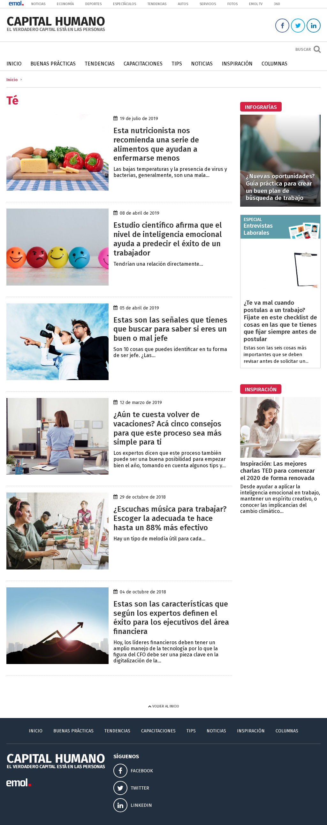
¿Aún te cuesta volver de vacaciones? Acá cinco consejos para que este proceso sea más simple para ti (167, 428)
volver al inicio (165, 706)
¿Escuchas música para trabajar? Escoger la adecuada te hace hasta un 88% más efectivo (170, 518)
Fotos (232, 4)
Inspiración (237, 64)
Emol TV (255, 4)
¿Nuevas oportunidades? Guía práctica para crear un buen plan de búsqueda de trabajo (280, 187)
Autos (183, 4)
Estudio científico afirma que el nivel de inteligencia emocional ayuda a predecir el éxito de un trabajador (167, 239)
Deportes (93, 4)
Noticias (38, 4)
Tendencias (157, 4)
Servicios (208, 4)
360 (277, 4)
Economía (65, 4)
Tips (176, 64)
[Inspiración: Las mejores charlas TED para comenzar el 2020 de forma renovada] (280, 456)
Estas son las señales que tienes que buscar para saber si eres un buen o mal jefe (170, 329)
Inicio (13, 64)
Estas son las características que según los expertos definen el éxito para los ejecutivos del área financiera (171, 618)
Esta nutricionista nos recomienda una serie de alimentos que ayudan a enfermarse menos (156, 144)
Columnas (274, 64)
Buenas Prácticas (53, 64)
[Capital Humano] (55, 30)
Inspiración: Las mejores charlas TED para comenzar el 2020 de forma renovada (277, 471)
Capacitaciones (143, 64)
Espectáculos (124, 4)
